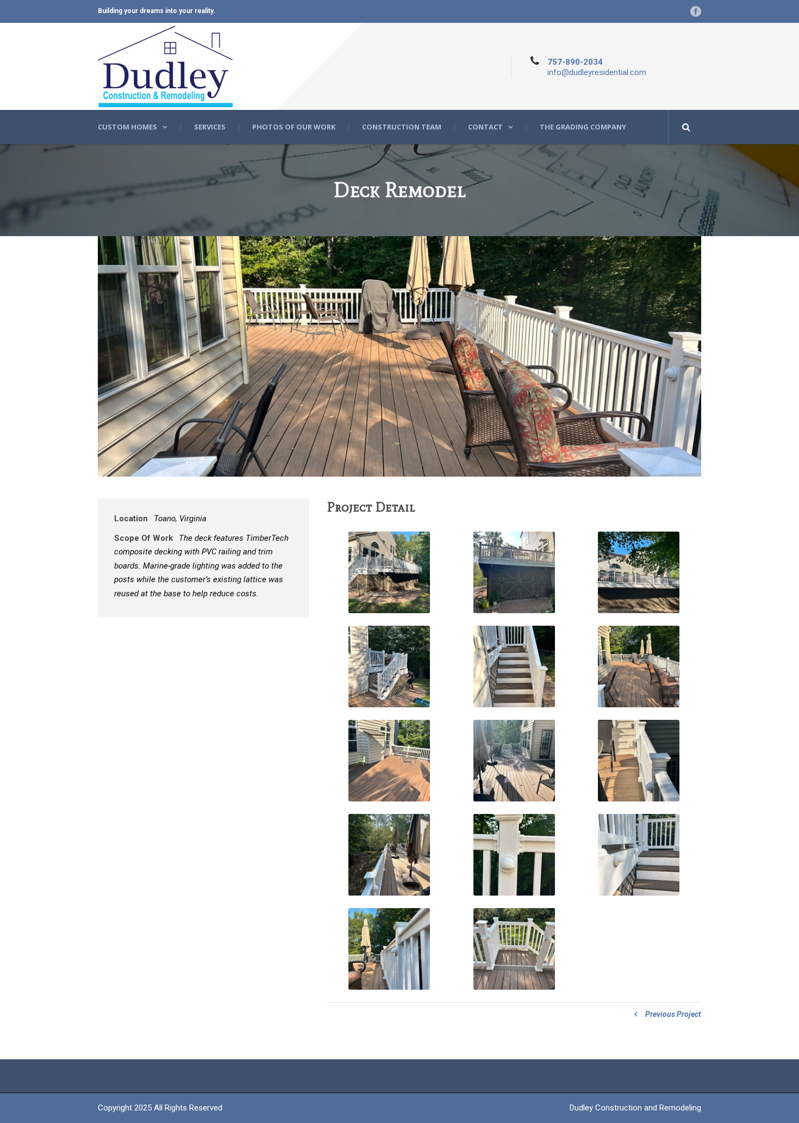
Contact (485, 127)
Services (210, 127)
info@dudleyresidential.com (596, 72)
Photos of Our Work (293, 127)
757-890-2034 (575, 62)
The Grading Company (583, 127)
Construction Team (401, 127)
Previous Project (673, 1014)
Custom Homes (127, 127)
